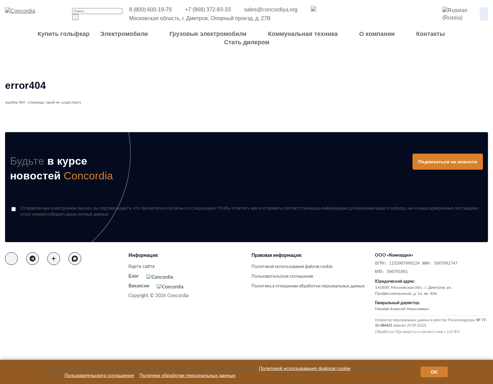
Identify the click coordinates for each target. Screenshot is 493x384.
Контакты (430, 34)
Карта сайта (141, 266)
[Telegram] (32, 258)
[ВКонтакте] (11, 258)
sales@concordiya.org (270, 9)
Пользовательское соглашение (282, 276)
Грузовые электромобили (207, 34)
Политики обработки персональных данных (187, 375)
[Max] (74, 258)
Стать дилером (246, 42)
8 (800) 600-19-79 (150, 9)
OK (434, 372)
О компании (377, 34)
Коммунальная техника (303, 34)
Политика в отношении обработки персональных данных (308, 286)
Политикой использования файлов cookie (292, 267)
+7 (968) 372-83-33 (208, 9)
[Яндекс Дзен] (53, 258)
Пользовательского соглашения (99, 375)
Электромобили (124, 34)
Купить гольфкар (64, 34)
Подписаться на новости (447, 161)
